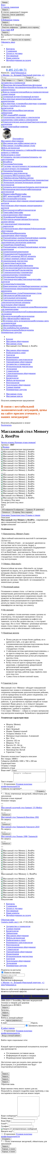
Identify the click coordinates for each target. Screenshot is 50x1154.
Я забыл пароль (8, 1028)
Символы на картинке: (11, 789)
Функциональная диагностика (19, 366)
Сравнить (5, 17)
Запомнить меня (35, 1026)
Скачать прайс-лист (10, 922)
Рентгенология (12, 383)
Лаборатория (11, 376)
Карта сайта (6, 996)
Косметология (12, 378)
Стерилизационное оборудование (21, 373)
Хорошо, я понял (8, 1149)
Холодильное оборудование (18, 385)
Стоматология (12, 371)
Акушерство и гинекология (18, 364)
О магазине (18, 996)
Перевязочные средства (16, 389)
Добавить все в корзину (29, 27)
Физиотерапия (12, 357)
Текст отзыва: (7, 781)
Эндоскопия (11, 369)
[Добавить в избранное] (2, 812)
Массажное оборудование (17, 350)
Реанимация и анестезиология (19, 359)
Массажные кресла (14, 396)
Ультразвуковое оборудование (19, 362)
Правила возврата (40, 996)
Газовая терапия (13, 387)
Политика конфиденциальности (15, 998)
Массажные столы (14, 394)
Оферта (27, 996)
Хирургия (10, 355)
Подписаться (7, 978)
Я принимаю (16, 785)
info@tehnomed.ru (18, 73)
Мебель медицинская (15, 380)
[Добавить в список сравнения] (5, 812)
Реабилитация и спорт (16, 353)
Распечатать (6, 425)
